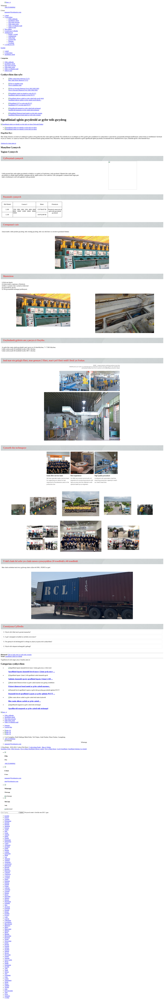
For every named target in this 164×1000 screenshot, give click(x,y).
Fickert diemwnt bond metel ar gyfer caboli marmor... (29, 686)
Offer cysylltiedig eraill (15, 26)
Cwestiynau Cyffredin (11, 31)
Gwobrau (11, 43)
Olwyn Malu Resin (50, 749)
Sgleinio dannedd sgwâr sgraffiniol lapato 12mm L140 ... (30, 679)
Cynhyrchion (8, 17)
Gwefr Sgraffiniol (62, 749)
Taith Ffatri (11, 38)
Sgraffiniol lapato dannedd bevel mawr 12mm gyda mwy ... (31, 672)
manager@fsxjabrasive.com (13, 12)
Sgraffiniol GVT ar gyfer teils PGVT (19, 105)
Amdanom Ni (9, 32)
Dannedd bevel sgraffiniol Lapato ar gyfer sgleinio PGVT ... (31, 694)
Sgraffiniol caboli (13, 20)
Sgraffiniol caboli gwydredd (13, 656)
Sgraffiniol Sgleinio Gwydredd (77, 749)
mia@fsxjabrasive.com (11, 781)
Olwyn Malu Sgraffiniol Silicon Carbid (32, 749)
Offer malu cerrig (13, 24)
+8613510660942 (10, 7)
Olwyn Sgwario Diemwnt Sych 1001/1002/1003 (23, 90)
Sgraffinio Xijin (5, 749)
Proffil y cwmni (13, 34)
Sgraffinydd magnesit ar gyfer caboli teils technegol (23, 110)
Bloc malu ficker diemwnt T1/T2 (18, 80)
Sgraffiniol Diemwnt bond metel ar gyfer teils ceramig (24, 115)
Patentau (10, 41)
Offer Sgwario (15, 749)
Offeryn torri (12, 27)
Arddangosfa (12, 36)
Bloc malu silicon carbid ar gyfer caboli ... (24, 701)
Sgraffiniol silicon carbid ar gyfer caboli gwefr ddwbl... (24, 100)
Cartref (7, 15)
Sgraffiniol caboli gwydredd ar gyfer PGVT (21, 95)
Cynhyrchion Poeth (35, 747)
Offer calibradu (12, 19)
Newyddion (8, 29)
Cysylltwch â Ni (9, 44)
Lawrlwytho (12, 39)
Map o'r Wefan (46, 747)
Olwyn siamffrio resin (14, 85)
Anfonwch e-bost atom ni (8, 143)
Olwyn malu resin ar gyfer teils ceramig (20, 654)
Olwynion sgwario (14, 22)
